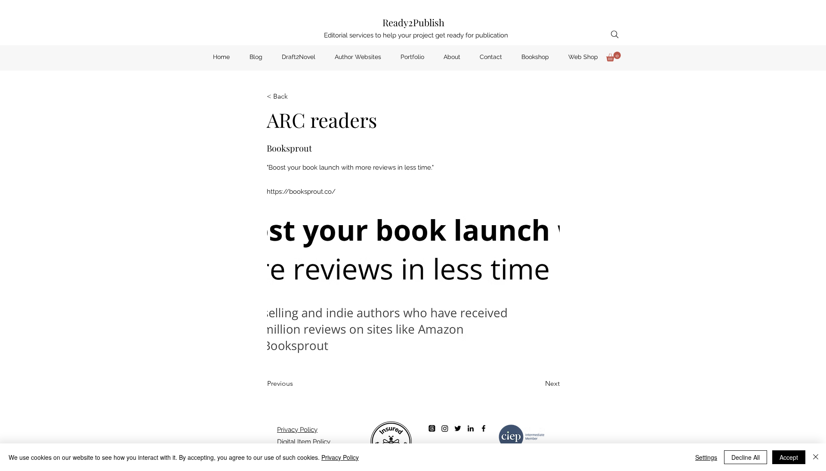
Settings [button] (706, 457)
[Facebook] (483, 428)
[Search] (615, 34)
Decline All (745, 457)
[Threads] (432, 428)
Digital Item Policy (303, 442)
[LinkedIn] (470, 428)
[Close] (816, 457)
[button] (613, 57)
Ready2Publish (413, 22)
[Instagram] (445, 428)
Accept (789, 457)
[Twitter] (457, 428)
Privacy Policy (297, 430)
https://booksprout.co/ (301, 191)
